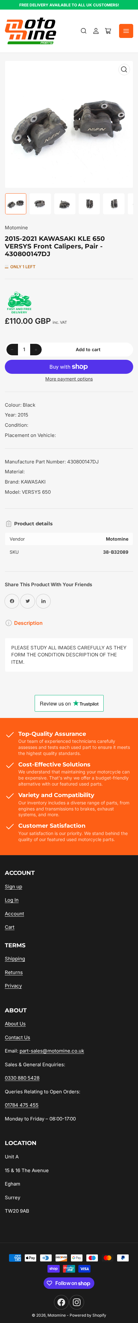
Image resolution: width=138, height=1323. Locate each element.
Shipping (15, 959)
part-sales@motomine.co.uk (52, 1051)
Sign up (13, 886)
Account (14, 914)
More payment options (69, 378)
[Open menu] (126, 31)
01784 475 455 (22, 1105)
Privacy (13, 986)
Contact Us (17, 1037)
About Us (15, 1024)
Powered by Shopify (88, 1315)
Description (28, 623)
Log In (12, 900)
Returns (14, 972)
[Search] (84, 31)
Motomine (16, 228)
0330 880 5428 (22, 1078)
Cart (9, 927)
